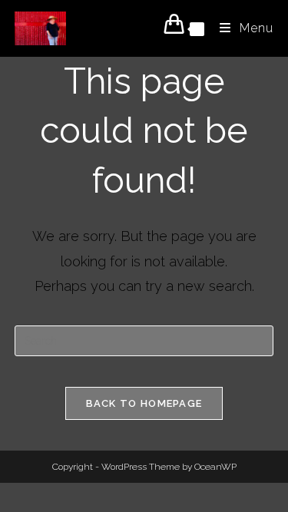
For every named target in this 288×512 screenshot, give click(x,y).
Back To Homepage (144, 403)
